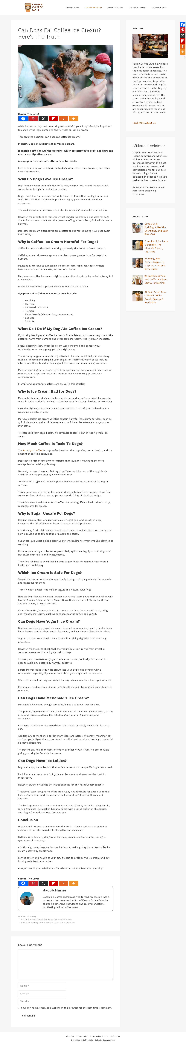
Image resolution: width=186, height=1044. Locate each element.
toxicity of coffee (32, 450)
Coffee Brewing (93, 7)
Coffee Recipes (115, 7)
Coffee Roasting (138, 7)
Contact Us (115, 1036)
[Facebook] (23, 118)
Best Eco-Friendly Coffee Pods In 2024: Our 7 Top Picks (48, 922)
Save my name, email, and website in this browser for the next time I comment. (66, 1007)
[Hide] (185, 57)
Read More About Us (144, 122)
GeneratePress (109, 1040)
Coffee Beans (159, 7)
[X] (43, 118)
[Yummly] (63, 118)
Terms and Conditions (99, 1036)
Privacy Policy (82, 1036)
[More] (73, 118)
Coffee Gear (72, 7)
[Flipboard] (53, 118)
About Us (70, 1036)
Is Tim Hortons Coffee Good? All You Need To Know (46, 919)
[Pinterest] (33, 118)
